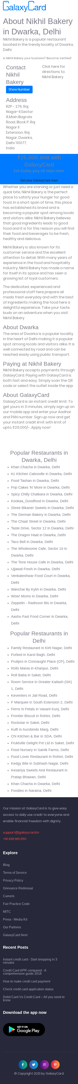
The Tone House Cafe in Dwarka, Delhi (42, 562)
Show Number (19, 89)
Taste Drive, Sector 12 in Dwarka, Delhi (42, 528)
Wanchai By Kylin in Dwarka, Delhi (38, 589)
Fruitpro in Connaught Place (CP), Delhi (42, 662)
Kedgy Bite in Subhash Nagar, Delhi (39, 763)
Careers (8, 896)
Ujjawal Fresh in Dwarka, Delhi (35, 569)
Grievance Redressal (18, 888)
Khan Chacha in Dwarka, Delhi (35, 467)
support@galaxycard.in (21, 832)
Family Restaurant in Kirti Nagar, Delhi (41, 648)
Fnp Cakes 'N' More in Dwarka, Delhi (40, 487)
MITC (7, 911)
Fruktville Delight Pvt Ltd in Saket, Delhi (42, 743)
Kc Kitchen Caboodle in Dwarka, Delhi (41, 474)
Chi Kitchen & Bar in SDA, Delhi (36, 736)
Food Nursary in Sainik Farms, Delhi (40, 750)
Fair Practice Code (16, 904)
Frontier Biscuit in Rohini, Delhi (35, 716)
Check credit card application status (28, 989)
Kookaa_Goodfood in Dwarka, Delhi (39, 501)
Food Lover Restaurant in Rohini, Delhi (42, 757)
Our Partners (12, 927)
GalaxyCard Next (15, 935)
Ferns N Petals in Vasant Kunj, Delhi (40, 709)
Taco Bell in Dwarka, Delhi (32, 542)
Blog (6, 865)
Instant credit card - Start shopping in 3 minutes (30, 961)
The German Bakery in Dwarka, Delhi (41, 515)
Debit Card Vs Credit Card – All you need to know (34, 998)
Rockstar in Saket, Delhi (30, 723)
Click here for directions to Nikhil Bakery (53, 71)
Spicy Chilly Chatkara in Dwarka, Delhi (41, 494)
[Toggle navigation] (51, 7)
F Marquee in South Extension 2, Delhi (42, 702)
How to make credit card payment (26, 981)
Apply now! (41, 427)
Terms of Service (15, 872)
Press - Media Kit (15, 919)
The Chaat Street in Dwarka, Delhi (38, 521)
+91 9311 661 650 (14, 839)
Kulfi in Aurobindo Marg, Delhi (34, 729)
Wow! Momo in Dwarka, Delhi (34, 596)
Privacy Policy (13, 880)
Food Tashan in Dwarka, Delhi (35, 481)
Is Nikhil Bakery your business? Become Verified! (37, 58)
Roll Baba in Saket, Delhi (31, 675)
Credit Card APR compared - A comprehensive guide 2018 (24, 972)
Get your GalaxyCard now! (39, 180)
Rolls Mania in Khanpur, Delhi (34, 668)
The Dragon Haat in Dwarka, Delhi (38, 535)
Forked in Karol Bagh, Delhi (33, 655)
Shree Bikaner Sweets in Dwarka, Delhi (42, 508)
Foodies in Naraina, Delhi (31, 791)
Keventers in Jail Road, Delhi (34, 695)
